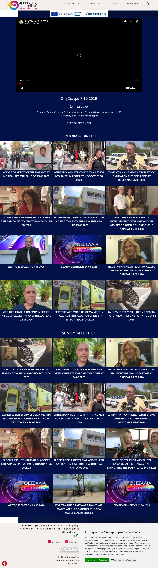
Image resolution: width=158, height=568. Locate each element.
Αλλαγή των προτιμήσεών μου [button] (123, 560)
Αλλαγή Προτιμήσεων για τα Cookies (41, 529)
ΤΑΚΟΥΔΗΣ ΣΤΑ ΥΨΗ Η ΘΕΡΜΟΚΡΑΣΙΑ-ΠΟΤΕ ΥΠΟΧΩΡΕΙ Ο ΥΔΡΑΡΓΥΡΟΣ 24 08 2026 (131, 316)
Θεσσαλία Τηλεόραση (34, 526)
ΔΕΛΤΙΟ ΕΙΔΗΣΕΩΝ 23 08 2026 (26, 505)
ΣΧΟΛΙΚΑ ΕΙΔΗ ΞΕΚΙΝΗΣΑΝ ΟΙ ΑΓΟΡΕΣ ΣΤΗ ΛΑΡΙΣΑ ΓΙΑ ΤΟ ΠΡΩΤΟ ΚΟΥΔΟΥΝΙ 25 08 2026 (26, 221)
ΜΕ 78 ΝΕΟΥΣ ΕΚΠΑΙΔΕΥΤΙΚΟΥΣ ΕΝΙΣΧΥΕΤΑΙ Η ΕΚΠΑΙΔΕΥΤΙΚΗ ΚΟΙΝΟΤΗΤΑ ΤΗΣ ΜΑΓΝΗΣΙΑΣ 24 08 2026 (131, 464)
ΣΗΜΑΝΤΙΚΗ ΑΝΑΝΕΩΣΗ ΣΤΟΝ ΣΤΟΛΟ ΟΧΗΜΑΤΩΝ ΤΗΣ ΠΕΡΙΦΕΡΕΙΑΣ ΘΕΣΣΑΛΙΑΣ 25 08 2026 (131, 176)
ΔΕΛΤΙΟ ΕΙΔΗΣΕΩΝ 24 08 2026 (79, 266)
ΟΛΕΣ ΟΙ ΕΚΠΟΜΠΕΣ (79, 123)
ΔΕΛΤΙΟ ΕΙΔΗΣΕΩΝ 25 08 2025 (26, 266)
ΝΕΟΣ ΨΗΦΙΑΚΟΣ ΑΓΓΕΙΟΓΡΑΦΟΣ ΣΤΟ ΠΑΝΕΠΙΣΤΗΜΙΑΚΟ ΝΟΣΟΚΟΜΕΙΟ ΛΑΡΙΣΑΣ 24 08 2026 (131, 270)
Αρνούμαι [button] (103, 560)
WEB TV (94, 3)
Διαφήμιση (72, 526)
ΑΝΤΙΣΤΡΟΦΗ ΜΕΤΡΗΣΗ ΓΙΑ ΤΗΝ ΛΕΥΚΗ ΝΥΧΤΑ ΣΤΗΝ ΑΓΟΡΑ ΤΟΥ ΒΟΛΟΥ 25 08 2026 (79, 176)
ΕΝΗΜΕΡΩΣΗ (72, 3)
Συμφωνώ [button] (90, 560)
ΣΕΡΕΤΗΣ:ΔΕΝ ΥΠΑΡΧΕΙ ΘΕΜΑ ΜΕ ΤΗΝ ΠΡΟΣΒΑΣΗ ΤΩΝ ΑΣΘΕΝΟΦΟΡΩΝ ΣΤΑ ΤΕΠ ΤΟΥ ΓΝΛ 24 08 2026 (79, 316)
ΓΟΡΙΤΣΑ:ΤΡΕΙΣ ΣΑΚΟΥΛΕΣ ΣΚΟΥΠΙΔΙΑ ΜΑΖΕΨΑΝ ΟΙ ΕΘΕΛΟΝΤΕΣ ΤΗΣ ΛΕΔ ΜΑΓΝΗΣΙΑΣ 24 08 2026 (79, 509)
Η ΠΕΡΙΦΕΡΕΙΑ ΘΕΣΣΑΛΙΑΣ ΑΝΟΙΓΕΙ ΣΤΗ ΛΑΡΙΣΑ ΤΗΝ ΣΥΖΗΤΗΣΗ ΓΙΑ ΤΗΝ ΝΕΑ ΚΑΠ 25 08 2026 (79, 221)
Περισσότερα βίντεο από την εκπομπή (79, 116)
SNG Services (56, 526)
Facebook (57, 542)
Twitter (72, 542)
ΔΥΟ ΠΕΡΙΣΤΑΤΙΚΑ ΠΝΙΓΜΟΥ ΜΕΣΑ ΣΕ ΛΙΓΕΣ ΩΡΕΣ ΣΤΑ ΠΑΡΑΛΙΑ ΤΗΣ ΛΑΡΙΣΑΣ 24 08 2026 (26, 316)
